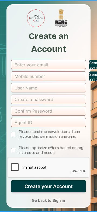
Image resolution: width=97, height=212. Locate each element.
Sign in (59, 200)
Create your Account (49, 186)
